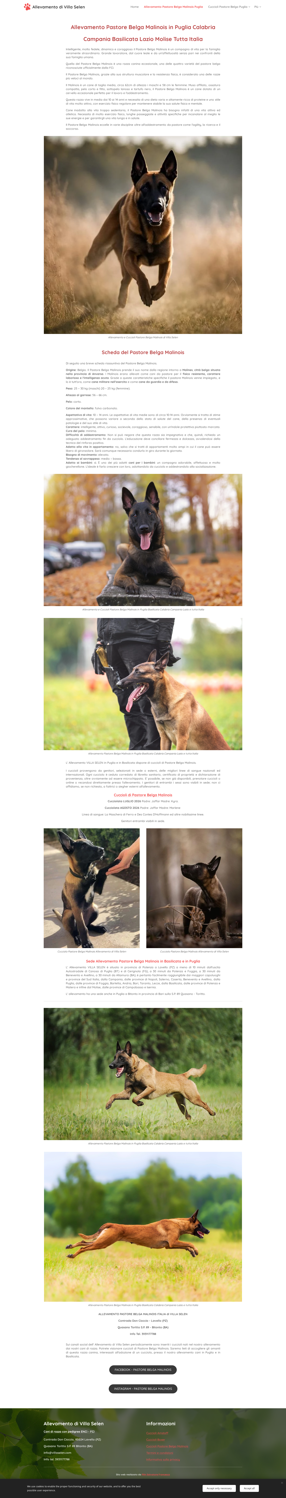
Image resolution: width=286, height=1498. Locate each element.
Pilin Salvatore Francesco (156, 1474)
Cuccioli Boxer (155, 1439)
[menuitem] (135, 7)
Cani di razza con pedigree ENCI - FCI (69, 1431)
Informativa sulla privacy (163, 1459)
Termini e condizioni (159, 1453)
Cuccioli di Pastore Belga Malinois (143, 795)
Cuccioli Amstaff (157, 1433)
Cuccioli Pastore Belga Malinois (167, 1446)
